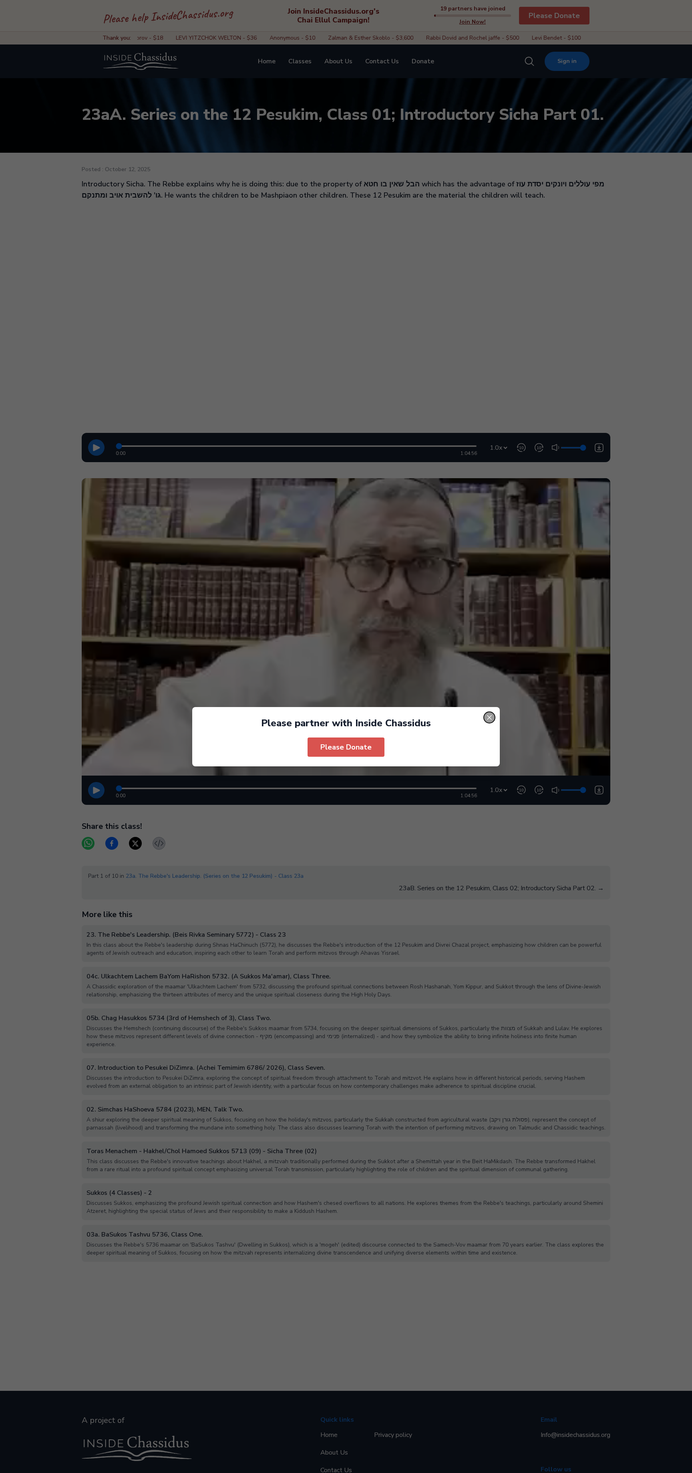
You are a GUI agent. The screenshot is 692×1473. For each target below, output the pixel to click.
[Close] (489, 717)
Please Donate (346, 747)
